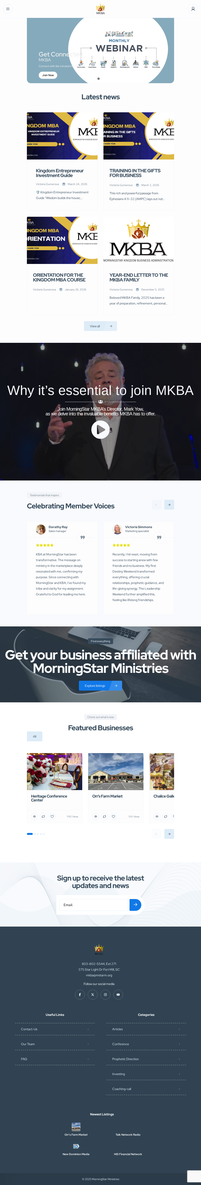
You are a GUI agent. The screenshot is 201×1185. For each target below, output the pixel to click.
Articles (117, 1029)
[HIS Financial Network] (128, 1146)
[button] (98, 78)
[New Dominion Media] (76, 1146)
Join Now (48, 75)
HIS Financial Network (128, 1154)
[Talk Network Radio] (128, 1126)
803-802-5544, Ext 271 (99, 964)
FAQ (24, 1059)
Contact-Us (29, 1029)
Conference (120, 1044)
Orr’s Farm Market (76, 1134)
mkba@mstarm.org (99, 975)
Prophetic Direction (125, 1059)
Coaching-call (121, 1089)
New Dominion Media (76, 1154)
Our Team (28, 1044)
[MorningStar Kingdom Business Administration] (100, 9)
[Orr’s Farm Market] (76, 1126)
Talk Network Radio (128, 1134)
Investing (118, 1074)
